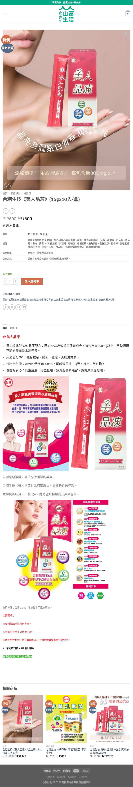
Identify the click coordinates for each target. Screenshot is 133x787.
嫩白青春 (48, 299)
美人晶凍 (87, 299)
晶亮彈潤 (68, 299)
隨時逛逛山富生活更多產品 (17, 656)
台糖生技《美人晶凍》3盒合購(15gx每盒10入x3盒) (22, 751)
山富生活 (58, 299)
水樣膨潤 (78, 299)
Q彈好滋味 (13, 299)
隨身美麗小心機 (106, 299)
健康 (10, 294)
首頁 (5, 193)
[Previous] (2, 729)
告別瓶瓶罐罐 (36, 299)
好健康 (27, 193)
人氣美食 (50, 777)
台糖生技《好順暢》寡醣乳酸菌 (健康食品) (66, 751)
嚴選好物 (15, 193)
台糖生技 (24, 299)
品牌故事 (72, 777)
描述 (5, 328)
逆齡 (95, 299)
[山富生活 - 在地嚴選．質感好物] (66, 14)
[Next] (130, 729)
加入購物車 (32, 281)
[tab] (5, 328)
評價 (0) (13, 328)
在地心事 (82, 777)
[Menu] (5, 14)
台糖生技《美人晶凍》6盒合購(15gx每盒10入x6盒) (109, 751)
